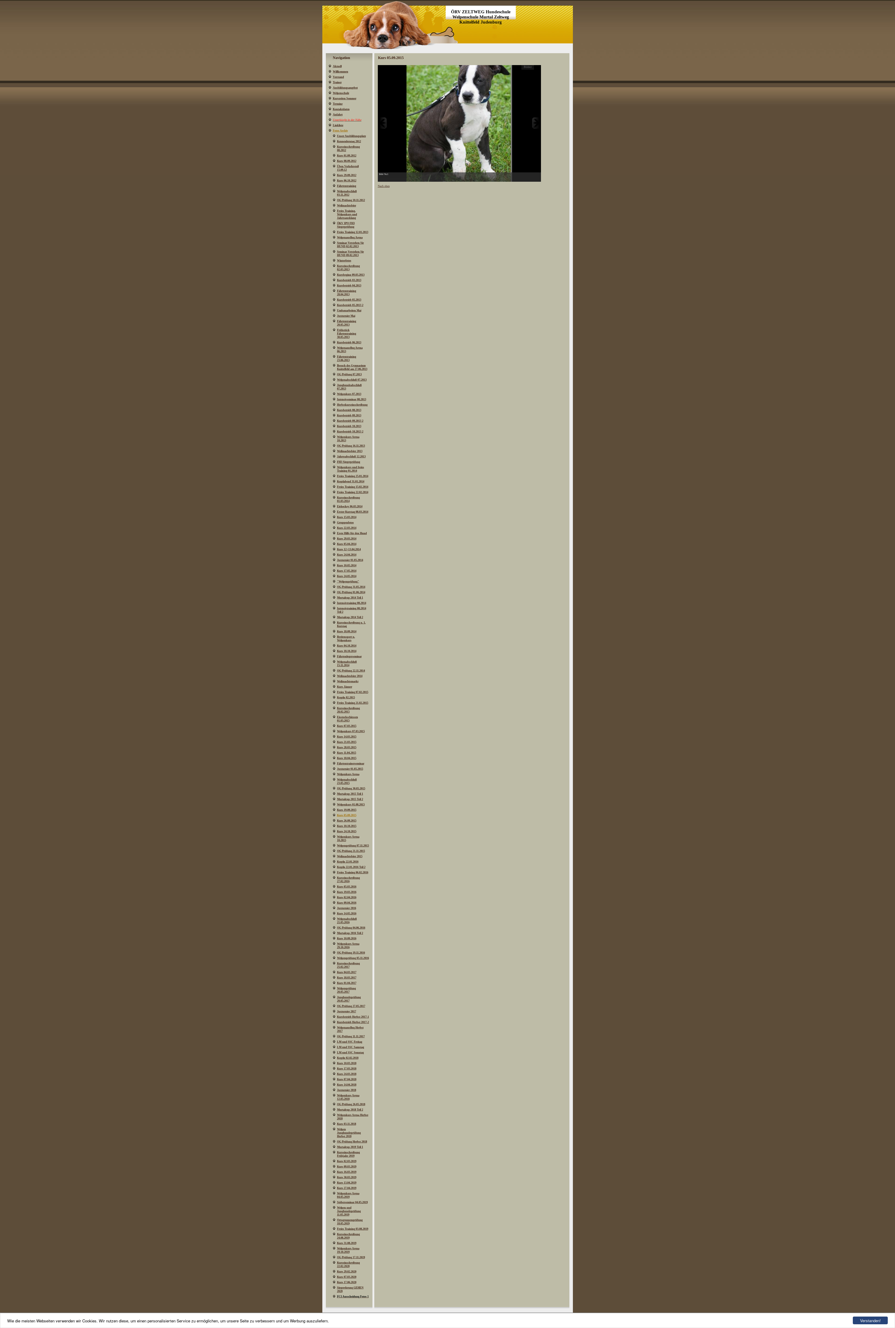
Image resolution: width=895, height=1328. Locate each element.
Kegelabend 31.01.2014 (350, 481)
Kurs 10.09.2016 (346, 938)
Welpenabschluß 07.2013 (352, 379)
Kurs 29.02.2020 (346, 1271)
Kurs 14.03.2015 (346, 736)
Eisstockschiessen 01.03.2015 (347, 718)
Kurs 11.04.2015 (346, 752)
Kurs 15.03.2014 (346, 517)
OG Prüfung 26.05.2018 (351, 1104)
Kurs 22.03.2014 (346, 528)
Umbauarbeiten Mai (349, 310)
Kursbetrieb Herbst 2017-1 (353, 1016)
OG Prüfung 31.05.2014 (351, 587)
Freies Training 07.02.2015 (352, 692)
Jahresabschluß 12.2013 (351, 456)
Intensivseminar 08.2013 (351, 399)
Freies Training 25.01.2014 (352, 476)
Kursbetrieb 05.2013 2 (350, 305)
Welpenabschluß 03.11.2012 (347, 193)
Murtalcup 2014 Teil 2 (350, 617)
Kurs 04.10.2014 (346, 645)
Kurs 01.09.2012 (346, 155)
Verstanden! (870, 1320)
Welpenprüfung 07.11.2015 (353, 845)
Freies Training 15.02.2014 (352, 486)
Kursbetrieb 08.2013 (349, 410)
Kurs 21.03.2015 (346, 742)
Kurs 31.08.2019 (346, 1243)
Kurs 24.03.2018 (346, 1074)
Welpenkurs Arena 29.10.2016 (348, 945)
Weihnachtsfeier (346, 205)
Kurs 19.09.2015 (346, 810)
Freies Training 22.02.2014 (352, 492)
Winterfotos (344, 260)
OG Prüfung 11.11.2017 (351, 1036)
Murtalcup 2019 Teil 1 (350, 1147)
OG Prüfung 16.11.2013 (351, 445)
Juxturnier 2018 (346, 1090)
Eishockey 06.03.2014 (349, 506)
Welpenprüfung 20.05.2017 (346, 990)
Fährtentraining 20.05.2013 (346, 323)
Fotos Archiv (340, 130)
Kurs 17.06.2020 (346, 1282)
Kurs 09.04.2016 (346, 902)
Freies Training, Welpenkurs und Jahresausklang (347, 214)
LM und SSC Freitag (349, 1041)
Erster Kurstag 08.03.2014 (352, 511)
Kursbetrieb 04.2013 (349, 285)
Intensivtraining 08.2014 (351, 603)
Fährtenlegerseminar (349, 656)
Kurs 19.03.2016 (346, 892)
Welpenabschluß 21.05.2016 (347, 920)
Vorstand (338, 77)
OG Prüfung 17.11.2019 (351, 1257)
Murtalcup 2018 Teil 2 (350, 1109)
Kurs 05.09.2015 (346, 815)
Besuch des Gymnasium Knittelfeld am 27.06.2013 (352, 367)
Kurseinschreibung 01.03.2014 (348, 499)
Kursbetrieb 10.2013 (349, 426)
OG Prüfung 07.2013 (349, 374)
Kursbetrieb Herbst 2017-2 (353, 1022)
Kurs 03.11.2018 (346, 1124)
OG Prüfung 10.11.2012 (351, 200)
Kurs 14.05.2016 (346, 913)
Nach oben (384, 186)
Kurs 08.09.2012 (346, 161)
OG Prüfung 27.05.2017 (351, 1006)
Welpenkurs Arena (348, 774)
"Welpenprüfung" (348, 581)
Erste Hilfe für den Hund (352, 533)
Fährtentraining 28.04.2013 (346, 292)
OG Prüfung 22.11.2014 (351, 670)
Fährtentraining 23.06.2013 (346, 358)
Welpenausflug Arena (350, 237)
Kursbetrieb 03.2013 (349, 280)
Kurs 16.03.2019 (346, 1172)
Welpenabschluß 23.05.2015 (347, 781)
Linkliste (338, 125)
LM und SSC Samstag (350, 1047)
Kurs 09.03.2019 (346, 1166)
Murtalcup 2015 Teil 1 (350, 793)
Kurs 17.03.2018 (346, 1068)
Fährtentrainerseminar (350, 763)
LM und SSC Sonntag (350, 1052)
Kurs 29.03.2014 (346, 538)
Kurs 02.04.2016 (346, 897)
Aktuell (337, 66)
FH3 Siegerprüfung (348, 462)
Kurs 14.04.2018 (346, 1084)
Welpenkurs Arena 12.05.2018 (348, 1097)
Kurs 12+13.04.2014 (349, 549)
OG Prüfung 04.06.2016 (351, 927)
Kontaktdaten (341, 109)
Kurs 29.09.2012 (346, 175)
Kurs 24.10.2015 (346, 831)
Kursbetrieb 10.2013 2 (350, 431)
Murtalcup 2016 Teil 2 (350, 933)
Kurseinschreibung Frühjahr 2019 (348, 1154)
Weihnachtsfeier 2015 (349, 856)
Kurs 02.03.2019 (346, 1161)
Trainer (337, 82)
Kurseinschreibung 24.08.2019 (348, 1236)
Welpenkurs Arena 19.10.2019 (348, 1250)
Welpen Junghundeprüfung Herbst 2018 (349, 1133)
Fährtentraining (346, 186)
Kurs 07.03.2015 (346, 726)
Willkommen (340, 71)
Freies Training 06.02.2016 (352, 872)
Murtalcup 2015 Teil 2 (350, 799)
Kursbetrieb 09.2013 (349, 415)
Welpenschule (341, 93)
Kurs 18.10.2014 (346, 651)
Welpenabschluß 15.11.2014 (347, 663)
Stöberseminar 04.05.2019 (352, 1202)
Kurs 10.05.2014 (346, 565)
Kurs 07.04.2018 (346, 1079)
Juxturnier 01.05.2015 (350, 768)
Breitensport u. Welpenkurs (346, 638)
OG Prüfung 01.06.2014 (351, 592)
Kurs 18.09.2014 (346, 631)
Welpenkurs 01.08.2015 (351, 804)
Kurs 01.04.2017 (346, 983)
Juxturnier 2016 (346, 908)
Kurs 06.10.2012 (346, 180)
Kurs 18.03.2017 (346, 977)
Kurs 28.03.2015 (346, 747)
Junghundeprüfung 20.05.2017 (349, 999)
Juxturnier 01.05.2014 (350, 560)
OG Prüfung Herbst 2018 (352, 1141)
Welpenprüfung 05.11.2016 (353, 958)
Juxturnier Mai (346, 315)
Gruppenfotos (345, 522)
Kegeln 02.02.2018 (347, 1058)
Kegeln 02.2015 (346, 697)
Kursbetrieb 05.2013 (349, 299)
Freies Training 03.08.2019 (352, 1228)
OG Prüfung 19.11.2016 (351, 952)
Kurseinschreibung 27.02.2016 (348, 879)
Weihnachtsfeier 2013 (349, 451)
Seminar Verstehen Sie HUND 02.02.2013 (350, 244)
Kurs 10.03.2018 (346, 1063)
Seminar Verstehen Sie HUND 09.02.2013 (350, 253)
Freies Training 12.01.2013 (352, 232)
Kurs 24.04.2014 (346, 554)
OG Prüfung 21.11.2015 (351, 851)
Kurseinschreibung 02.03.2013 (348, 267)
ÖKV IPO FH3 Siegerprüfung (346, 225)
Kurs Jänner (344, 686)
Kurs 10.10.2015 (346, 826)
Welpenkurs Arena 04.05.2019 (348, 1195)
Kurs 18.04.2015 (346, 758)
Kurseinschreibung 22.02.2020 (348, 1264)
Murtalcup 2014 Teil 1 (350, 597)
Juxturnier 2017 (346, 1011)
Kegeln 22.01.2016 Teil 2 (351, 867)
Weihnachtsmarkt (347, 681)
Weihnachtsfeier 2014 (349, 676)
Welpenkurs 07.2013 (349, 394)
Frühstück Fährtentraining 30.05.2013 (346, 333)
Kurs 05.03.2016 (346, 886)
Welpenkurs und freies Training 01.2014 (350, 469)
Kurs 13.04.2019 (346, 1182)
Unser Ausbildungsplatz (351, 136)
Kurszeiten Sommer (344, 98)
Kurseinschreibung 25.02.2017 (348, 965)
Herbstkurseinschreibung (352, 404)
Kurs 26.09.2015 (346, 820)
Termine (338, 103)
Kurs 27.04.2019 (346, 1188)
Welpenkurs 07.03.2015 (351, 731)
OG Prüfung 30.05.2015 (351, 788)
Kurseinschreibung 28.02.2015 (348, 710)
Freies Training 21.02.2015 (352, 702)
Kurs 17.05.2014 (346, 570)
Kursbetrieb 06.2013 (349, 342)
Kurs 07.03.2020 (346, 1277)
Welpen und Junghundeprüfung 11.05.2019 (349, 1211)
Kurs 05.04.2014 (346, 544)
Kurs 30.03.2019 (346, 1177)
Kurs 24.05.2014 (346, 576)
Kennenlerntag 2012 (349, 141)
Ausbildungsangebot (345, 87)
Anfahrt (338, 114)
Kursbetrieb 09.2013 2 (350, 420)
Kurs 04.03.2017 (346, 972)
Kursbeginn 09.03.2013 (351, 274)
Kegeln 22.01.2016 (347, 861)
